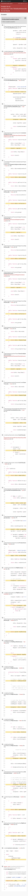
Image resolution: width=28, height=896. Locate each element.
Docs (26, 1)
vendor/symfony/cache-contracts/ (15, 435)
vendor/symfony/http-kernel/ (14, 567)
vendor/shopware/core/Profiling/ (14, 51)
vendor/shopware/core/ (12, 796)
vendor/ (11, 848)
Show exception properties (9, 21)
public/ (8, 869)
